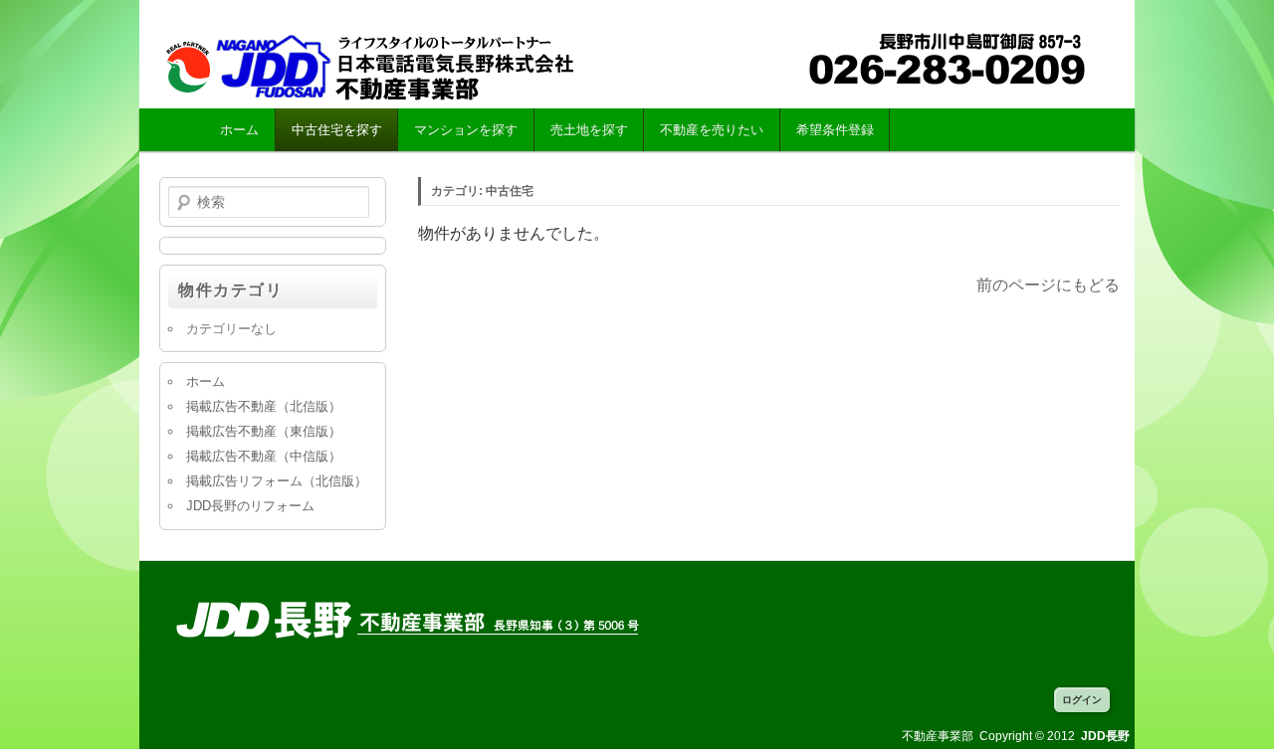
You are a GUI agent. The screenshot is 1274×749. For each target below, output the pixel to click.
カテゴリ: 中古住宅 (482, 191)
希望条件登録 (835, 129)
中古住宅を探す (337, 129)
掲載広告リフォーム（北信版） (276, 480)
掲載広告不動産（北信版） (263, 406)
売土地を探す (589, 129)
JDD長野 (388, 66)
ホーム (239, 129)
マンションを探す (466, 129)
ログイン (1082, 699)
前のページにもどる (1048, 285)
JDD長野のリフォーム (250, 505)
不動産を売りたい (711, 129)
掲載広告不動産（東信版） (263, 431)
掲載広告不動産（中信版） (263, 456)
